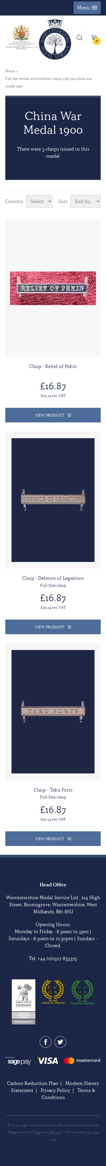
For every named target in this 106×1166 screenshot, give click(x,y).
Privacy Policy (55, 1090)
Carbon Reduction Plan (32, 1083)
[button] (87, 7)
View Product (49, 415)
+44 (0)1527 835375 (57, 958)
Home (10, 71)
